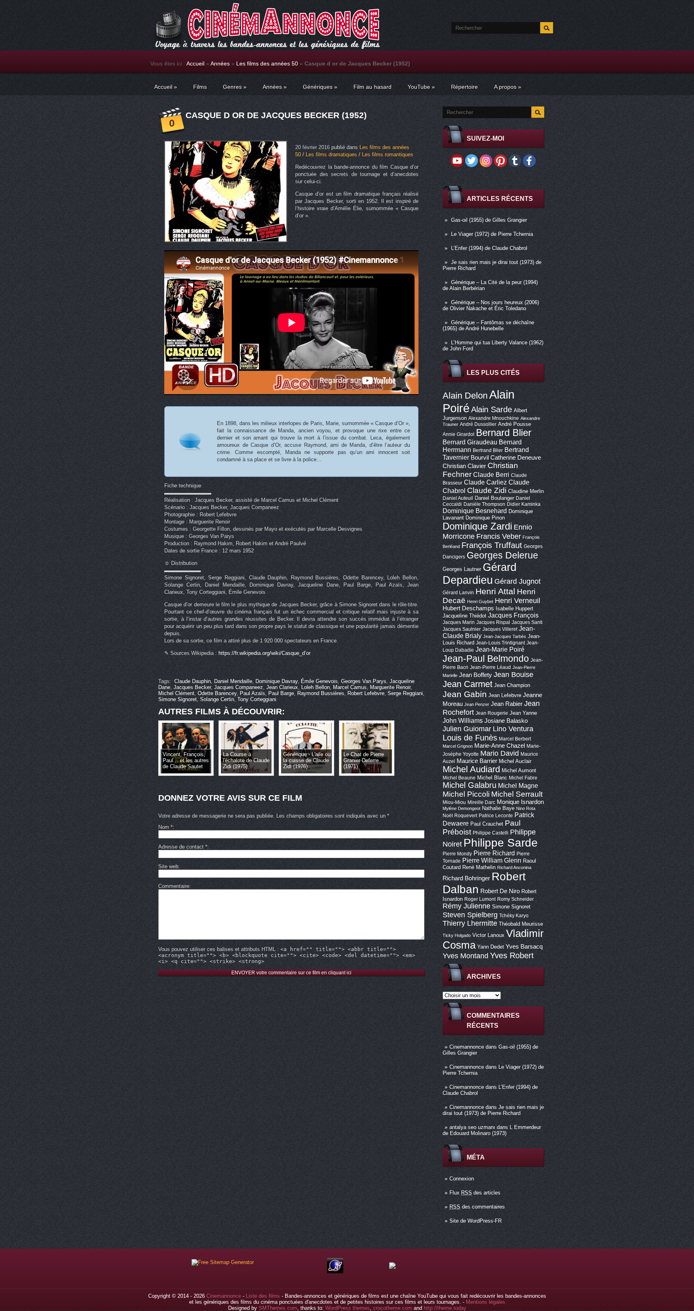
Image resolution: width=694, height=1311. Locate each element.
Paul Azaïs (252, 693)
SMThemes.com (278, 1308)
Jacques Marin (459, 622)
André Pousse (514, 424)
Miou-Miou (454, 802)
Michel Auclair (515, 761)
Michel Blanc (492, 778)
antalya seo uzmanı (472, 1127)
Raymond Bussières (320, 693)
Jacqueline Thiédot (464, 616)
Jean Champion (512, 685)
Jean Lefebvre (504, 695)
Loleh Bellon (315, 687)
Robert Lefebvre (365, 693)
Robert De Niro (500, 891)
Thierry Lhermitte (470, 923)
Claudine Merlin (526, 491)
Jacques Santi (527, 622)
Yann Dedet (490, 947)
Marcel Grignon (458, 746)
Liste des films (263, 1296)
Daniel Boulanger (494, 498)
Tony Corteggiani (256, 699)
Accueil (195, 63)
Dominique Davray (276, 681)
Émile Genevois (319, 681)
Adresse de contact (182, 847)
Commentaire (173, 886)
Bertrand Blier (488, 450)
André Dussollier (478, 424)
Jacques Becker (192, 687)
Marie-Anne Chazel (499, 745)
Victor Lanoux (488, 935)
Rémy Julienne (466, 906)
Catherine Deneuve (515, 457)
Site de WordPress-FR (475, 1221)
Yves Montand (465, 955)
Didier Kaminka (524, 504)
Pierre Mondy (457, 854)
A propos (507, 87)
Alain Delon (465, 396)
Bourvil (480, 457)
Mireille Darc (481, 802)
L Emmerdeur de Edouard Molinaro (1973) (492, 1130)
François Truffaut (491, 545)
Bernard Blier (503, 432)
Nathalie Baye (498, 808)
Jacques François (513, 615)
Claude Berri (491, 474)
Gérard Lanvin (458, 592)
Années (220, 63)
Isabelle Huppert (514, 608)
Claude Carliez (485, 482)
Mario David (499, 753)
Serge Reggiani (405, 693)
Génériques (320, 87)
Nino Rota (525, 808)
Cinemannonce (466, 1047)
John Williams (463, 720)
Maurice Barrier (477, 761)
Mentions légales (485, 1302)
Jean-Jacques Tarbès (504, 636)
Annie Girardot (458, 434)
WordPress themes (347, 1308)
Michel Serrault (517, 794)
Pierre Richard (494, 853)
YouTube (421, 87)
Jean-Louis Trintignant (500, 643)
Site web (168, 866)
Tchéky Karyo (514, 915)
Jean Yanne (523, 713)
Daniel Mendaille (233, 681)
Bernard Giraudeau (470, 442)
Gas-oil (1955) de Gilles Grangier (489, 220)
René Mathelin (479, 867)
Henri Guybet (480, 601)
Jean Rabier (507, 704)
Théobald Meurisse (521, 924)
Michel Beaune (459, 778)
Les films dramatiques (331, 154)
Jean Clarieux (282, 687)
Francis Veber (498, 536)
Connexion (461, 1179)
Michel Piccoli (466, 794)
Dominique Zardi (477, 526)
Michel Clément (176, 693)
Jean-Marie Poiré (500, 649)
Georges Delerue (502, 555)
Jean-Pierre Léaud (490, 667)
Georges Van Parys (363, 681)
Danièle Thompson (484, 504)
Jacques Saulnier (462, 629)
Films (200, 87)
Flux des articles (474, 1193)
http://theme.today (445, 1308)
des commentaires (477, 1207)
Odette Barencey (217, 693)
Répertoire (464, 87)
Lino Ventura (513, 728)
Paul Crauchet (486, 824)
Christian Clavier (464, 466)
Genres (235, 87)
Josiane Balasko (506, 721)
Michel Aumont (519, 770)
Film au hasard (372, 87)
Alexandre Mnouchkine (493, 418)
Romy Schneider (515, 899)
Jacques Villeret (499, 629)
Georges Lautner (462, 569)
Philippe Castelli (490, 833)
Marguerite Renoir (390, 687)
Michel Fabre (523, 778)
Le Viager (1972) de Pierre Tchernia (492, 234)
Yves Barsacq (524, 946)
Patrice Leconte (496, 815)
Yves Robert (512, 955)
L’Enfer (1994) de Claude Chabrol (489, 248)
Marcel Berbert (515, 739)
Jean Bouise (513, 674)
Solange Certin (217, 699)
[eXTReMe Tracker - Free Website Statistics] (335, 1271)
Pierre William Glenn (491, 860)
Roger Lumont (480, 899)
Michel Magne (518, 785)
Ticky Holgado (457, 935)
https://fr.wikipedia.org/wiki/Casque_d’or (264, 653)
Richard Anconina (514, 867)
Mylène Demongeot (461, 808)
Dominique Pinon (485, 518)
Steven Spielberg (470, 914)
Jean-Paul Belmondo (486, 658)
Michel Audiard (471, 769)
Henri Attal (495, 591)
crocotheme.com (392, 1308)
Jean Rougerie (492, 713)
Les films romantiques (387, 154)
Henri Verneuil (517, 601)
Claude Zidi (486, 490)
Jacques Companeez (238, 687)
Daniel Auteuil (458, 498)
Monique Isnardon (520, 802)
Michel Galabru (469, 785)
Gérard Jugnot (517, 581)
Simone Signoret (511, 907)
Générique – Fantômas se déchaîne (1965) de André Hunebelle (488, 325)
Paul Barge (281, 693)
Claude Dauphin (192, 681)
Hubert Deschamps (468, 608)
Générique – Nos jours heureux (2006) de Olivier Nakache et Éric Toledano (491, 305)
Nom (165, 827)
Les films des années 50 (267, 63)
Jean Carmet (467, 684)
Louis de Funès (470, 737)
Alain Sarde (491, 409)
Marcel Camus (350, 687)
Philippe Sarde (500, 843)
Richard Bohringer (466, 878)
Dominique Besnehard (475, 510)
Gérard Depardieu (479, 573)
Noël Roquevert (460, 815)
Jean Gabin (465, 694)
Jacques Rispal (493, 622)
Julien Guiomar (467, 729)
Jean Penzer (476, 704)
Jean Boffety (475, 675)
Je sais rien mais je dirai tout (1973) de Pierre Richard (493, 1110)
